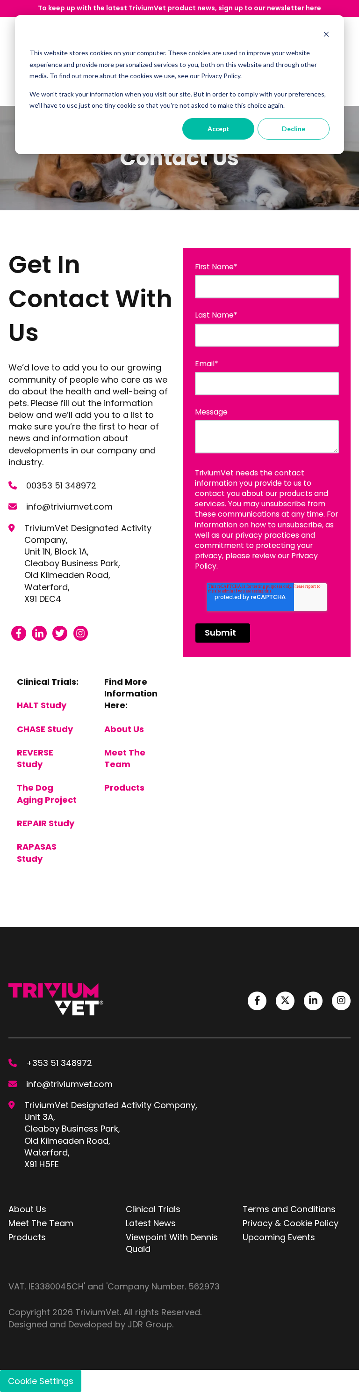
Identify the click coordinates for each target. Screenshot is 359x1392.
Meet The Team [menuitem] (40, 1223)
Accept (219, 129)
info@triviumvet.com (69, 506)
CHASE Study (45, 729)
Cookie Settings (40, 1381)
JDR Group (150, 1324)
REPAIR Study (45, 823)
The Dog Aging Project (47, 793)
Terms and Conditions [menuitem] (289, 1209)
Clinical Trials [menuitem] (153, 1209)
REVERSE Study (35, 758)
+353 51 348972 (59, 1063)
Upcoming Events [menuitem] (279, 1237)
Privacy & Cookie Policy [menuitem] (290, 1223)
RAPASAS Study (37, 852)
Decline (293, 129)
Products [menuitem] (27, 1237)
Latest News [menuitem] (151, 1223)
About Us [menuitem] (27, 1209)
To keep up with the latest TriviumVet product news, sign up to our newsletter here (179, 8)
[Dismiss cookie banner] (326, 35)
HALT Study (41, 705)
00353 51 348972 (61, 485)
